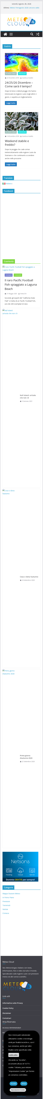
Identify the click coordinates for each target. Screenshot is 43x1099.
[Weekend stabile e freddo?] (21, 121)
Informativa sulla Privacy (13, 1003)
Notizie (5, 909)
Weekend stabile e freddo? (17, 143)
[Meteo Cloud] (5, 34)
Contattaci (7, 1018)
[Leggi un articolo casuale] (37, 34)
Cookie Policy (8, 1008)
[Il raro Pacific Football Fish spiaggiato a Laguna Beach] (21, 268)
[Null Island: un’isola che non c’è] (10, 398)
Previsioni (22, 73)
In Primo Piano (11, 73)
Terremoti (6, 905)
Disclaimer (7, 1013)
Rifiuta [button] (24, 1084)
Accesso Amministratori (12, 1028)
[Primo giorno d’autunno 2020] (10, 758)
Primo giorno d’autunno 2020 (26, 756)
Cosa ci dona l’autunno (29, 577)
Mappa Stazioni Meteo (11, 893)
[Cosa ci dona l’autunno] (10, 578)
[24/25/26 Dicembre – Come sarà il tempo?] (21, 62)
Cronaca (9, 275)
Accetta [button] (13, 1084)
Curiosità (18, 275)
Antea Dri (23, 294)
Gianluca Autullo (27, 78)
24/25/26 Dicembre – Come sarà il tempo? (19, 84)
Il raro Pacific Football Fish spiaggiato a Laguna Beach (21, 284)
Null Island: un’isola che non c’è (28, 396)
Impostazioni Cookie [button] (18, 1090)
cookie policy (13, 1055)
